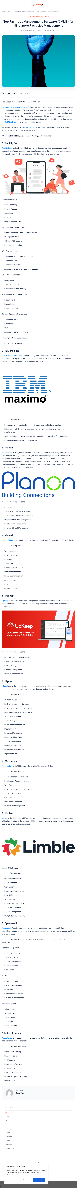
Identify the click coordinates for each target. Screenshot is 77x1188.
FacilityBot (6, 148)
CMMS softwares (11, 122)
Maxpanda (6, 766)
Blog (9, 11)
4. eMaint (8, 1125)
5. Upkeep (8, 1129)
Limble (4, 818)
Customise (13, 1180)
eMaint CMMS (7, 540)
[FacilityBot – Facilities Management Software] (38, 4)
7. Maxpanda (8, 1136)
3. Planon (7, 1121)
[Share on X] (4, 93)
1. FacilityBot (9, 1113)
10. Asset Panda (9, 1148)
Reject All (26, 1180)
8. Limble (7, 1140)
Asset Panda (7, 1038)
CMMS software (30, 127)
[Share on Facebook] (14, 93)
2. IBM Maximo (9, 1117)
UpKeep (5, 601)
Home (3, 11)
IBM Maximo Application (12, 356)
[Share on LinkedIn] (9, 93)
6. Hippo (7, 1132)
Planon (5, 453)
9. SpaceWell (8, 1144)
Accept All (39, 1180)
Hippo (4, 686)
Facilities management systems (14, 107)
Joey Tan (20, 1093)
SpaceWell (6, 928)
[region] (26, 1173)
